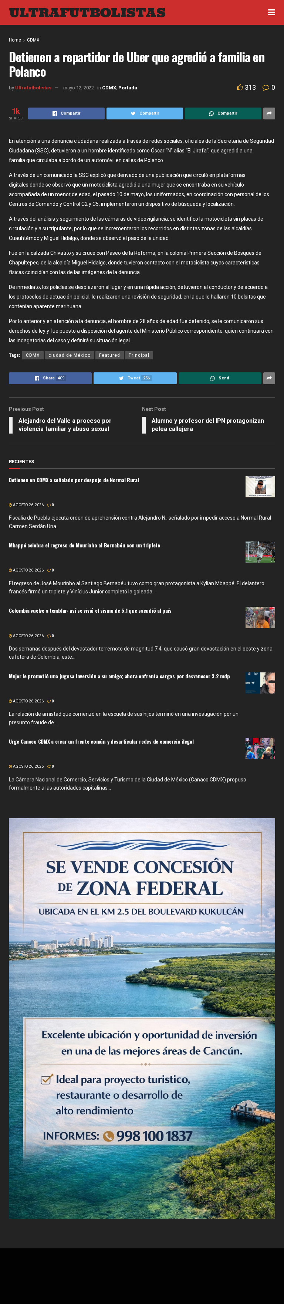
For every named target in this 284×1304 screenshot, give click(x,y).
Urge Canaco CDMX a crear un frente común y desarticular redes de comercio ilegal (101, 741)
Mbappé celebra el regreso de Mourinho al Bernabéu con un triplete (84, 545)
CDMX (33, 355)
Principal (139, 355)
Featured (109, 355)
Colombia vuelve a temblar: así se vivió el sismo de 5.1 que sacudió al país (90, 610)
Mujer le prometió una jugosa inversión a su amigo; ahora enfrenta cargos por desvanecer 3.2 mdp (119, 676)
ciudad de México (69, 355)
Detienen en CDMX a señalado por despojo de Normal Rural (74, 480)
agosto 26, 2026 (28, 505)
